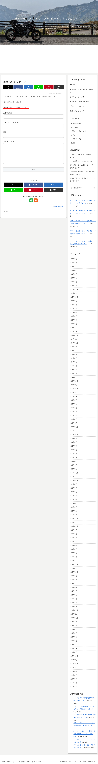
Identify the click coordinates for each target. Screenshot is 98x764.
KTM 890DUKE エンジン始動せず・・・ (80, 156)
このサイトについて (77, 97)
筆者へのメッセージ (77, 111)
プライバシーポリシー (77, 106)
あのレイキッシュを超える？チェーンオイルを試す (83, 179)
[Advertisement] (49, 59)
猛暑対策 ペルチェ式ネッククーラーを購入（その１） (82, 173)
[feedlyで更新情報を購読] (31, 200)
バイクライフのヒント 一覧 (79, 101)
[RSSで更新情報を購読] (36, 200)
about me (73, 85)
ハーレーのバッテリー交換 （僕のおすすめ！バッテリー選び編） (84, 734)
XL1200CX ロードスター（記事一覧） (81, 91)
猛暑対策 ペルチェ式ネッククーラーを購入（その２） (82, 166)
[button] (59, 87)
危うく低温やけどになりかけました (82, 161)
